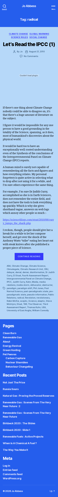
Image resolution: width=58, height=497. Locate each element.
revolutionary (43, 297)
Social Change (38, 37)
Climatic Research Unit (31, 269)
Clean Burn (9, 333)
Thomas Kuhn (34, 307)
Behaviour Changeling (19, 366)
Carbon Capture (15, 358)
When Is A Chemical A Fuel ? (20, 443)
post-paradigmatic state (36, 291)
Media (35, 282)
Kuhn (28, 282)
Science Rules (19, 37)
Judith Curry (19, 282)
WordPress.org (12, 478)
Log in (6, 465)
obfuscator (35, 285)
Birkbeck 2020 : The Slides (19, 423)
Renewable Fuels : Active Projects (23, 436)
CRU (46, 269)
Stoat (19, 304)
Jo (21, 51)
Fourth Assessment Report (35, 275)
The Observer (35, 304)
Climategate (13, 269)
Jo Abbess (29, 6)
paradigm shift (24, 288)
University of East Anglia (19, 310)
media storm (22, 285)
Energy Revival (12, 345)
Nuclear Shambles (17, 362)
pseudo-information (37, 294)
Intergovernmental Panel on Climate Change (29, 278)
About (6, 341)
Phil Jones (38, 288)
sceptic (23, 301)
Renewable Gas (12, 337)
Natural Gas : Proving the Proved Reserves (28, 395)
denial (18, 272)
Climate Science (37, 266)
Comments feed (13, 474)
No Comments (31, 56)
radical (20, 297)
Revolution (30, 297)
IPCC (9, 282)
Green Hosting (11, 350)
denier (26, 272)
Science (32, 301)
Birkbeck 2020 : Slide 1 (16, 429)
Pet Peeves (9, 354)
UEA (44, 307)
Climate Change (18, 34)
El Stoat (17, 275)
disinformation (37, 272)
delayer (10, 272)
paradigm (11, 288)
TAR (25, 304)
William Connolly (40, 310)
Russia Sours (11, 389)
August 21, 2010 (37, 51)
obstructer (47, 285)
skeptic (41, 301)
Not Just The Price (14, 382)
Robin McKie (13, 301)
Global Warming (39, 34)
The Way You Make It (15, 449)
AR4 (9, 266)
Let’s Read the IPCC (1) (29, 44)
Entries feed (10, 469)
